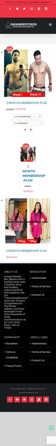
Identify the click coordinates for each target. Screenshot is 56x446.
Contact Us (38, 294)
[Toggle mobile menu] (50, 24)
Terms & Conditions (12, 354)
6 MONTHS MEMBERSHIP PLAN (26, 251)
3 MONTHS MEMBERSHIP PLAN (26, 103)
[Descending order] (40, 116)
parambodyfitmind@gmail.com (40, 2)
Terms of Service (41, 286)
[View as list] (30, 129)
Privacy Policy (13, 365)
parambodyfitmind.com (28, 392)
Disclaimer (12, 343)
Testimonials (39, 277)
